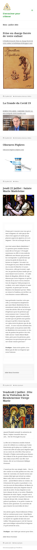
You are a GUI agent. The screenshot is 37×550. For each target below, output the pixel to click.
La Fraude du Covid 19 (17, 103)
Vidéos (29, 96)
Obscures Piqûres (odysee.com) (13, 150)
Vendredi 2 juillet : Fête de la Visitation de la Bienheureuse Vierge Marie (17, 396)
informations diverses (21, 96)
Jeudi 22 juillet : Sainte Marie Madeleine (17, 189)
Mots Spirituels (19, 385)
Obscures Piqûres (13, 144)
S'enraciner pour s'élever (11, 15)
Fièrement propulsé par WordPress (12, 547)
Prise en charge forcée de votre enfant (17, 34)
